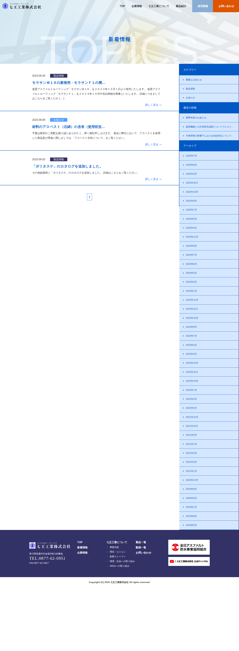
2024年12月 (192, 236)
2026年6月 (191, 165)
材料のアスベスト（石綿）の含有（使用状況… (68, 127)
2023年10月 (192, 318)
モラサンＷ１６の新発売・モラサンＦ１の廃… (69, 82)
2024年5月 (191, 273)
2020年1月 (191, 507)
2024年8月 (191, 246)
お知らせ (190, 97)
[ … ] (61, 98)
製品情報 (190, 88)
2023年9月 (191, 327)
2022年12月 (192, 363)
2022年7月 (191, 390)
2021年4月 (191, 453)
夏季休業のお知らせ (196, 117)
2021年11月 (192, 426)
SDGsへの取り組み (119, 566)
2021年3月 (191, 462)
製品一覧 (141, 542)
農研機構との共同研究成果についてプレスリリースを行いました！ (212, 126)
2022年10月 (192, 381)
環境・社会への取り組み (122, 561)
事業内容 (114, 547)
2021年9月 (191, 435)
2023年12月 (192, 300)
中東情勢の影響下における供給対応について (208, 135)
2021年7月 (191, 444)
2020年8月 (191, 489)
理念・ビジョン (118, 551)
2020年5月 (191, 498)
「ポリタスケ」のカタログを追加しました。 (67, 166)
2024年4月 (191, 282)
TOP (122, 6)
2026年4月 (191, 173)
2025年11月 (192, 182)
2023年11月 (192, 309)
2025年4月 (191, 227)
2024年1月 (191, 291)
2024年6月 (191, 264)
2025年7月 (191, 209)
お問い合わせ (226, 6)
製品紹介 (180, 6)
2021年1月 (191, 471)
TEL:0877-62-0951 (47, 558)
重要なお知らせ (194, 79)
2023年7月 (191, 336)
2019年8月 (191, 516)
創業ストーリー (118, 556)
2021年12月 (192, 417)
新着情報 (82, 547)
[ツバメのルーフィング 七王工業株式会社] (18, 6)
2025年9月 (191, 200)
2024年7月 (191, 255)
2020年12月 (192, 480)
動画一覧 (141, 547)
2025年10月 (192, 192)
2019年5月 (191, 525)
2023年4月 (191, 354)
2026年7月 (191, 155)
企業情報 (136, 6)
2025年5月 (191, 219)
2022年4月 (191, 399)
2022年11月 (192, 372)
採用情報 (202, 6)
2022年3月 (191, 408)
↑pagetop (225, 629)
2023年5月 (191, 345)
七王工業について (158, 6)
